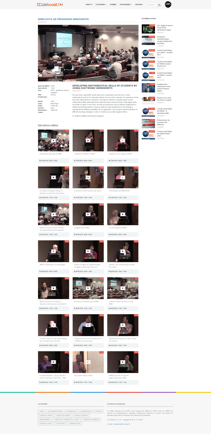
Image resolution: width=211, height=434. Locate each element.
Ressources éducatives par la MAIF (86, 301)
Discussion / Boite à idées (83, 375)
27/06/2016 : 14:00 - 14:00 (49, 234)
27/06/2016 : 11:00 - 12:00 (49, 197)
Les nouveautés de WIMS (118, 228)
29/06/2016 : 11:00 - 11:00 (118, 382)
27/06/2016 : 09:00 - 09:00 (49, 161)
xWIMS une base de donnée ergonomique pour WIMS (119, 376)
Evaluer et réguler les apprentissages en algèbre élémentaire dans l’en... (87, 266)
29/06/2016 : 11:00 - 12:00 (83, 382)
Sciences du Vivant (45, 424)
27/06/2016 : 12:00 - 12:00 (83, 197)
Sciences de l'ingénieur (91, 419)
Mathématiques (86, 411)
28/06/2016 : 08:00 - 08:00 (118, 234)
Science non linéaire (63, 415)
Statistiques (60, 424)
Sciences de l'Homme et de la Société (66, 419)
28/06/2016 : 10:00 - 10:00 (118, 271)
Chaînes (113, 4)
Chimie (41, 411)
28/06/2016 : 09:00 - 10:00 (83, 271)
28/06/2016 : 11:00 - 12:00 (83, 308)
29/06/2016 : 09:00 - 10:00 (83, 345)
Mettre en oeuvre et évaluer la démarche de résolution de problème (53, 302)
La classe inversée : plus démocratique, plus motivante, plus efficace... (53, 340)
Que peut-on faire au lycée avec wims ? (88, 191)
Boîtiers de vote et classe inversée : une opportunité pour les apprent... (52, 229)
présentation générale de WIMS (51, 154)
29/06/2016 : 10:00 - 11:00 (49, 382)
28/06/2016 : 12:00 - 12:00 (118, 308)
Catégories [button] (100, 4)
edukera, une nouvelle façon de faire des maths (122, 266)
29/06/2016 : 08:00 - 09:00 (49, 345)
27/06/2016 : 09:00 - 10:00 (118, 161)
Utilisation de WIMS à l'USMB (84, 154)
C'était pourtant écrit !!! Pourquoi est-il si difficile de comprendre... (87, 340)
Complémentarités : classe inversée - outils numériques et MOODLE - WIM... (53, 376)
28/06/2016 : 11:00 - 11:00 (49, 308)
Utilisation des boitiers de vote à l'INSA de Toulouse (122, 340)
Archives (139, 4)
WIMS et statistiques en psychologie (52, 265)
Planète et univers (45, 415)
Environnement (44, 419)
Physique (98, 411)
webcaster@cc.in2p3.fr (122, 424)
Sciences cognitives (81, 415)
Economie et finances (55, 411)
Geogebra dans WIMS (82, 228)
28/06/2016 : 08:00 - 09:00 (83, 234)
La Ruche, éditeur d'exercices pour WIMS (121, 302)
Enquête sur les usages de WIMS (120, 154)
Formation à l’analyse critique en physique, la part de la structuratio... (52, 192)
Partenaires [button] (125, 4)
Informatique (71, 411)
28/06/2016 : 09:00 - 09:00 (49, 271)
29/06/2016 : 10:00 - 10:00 (118, 345)
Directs (89, 4)
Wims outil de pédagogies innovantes (63, 19)
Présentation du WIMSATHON (119, 191)
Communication (74, 424)
